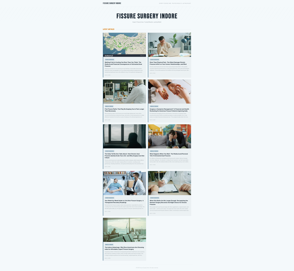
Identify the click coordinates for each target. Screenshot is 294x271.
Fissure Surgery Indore (112, 3)
